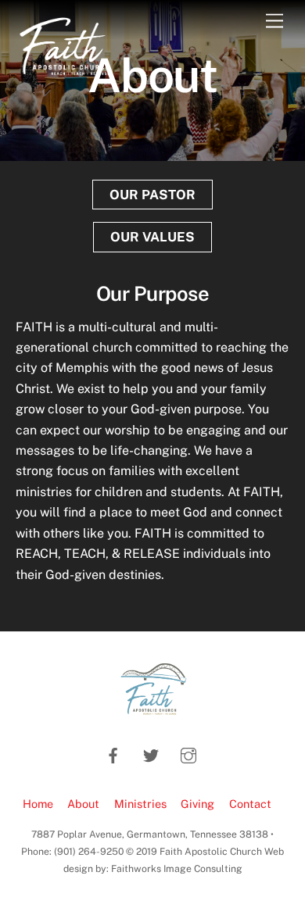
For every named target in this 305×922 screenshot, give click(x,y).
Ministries (140, 803)
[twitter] (151, 753)
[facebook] (113, 753)
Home (38, 803)
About (83, 803)
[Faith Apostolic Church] (64, 76)
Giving (197, 803)
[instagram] (188, 753)
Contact (250, 803)
